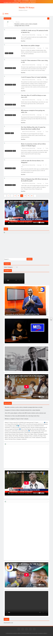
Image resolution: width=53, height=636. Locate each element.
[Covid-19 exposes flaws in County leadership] (12, 81)
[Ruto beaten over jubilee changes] (12, 49)
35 (15, 195)
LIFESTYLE (7, 133)
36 (18, 195)
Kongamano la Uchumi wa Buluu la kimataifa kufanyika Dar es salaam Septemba (22, 410)
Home (15, 0)
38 (25, 195)
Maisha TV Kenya (26, 7)
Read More (23, 41)
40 (31, 195)
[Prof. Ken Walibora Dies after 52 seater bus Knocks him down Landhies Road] (12, 130)
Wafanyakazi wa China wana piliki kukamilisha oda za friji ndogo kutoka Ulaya (22, 415)
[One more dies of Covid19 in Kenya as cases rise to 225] (12, 100)
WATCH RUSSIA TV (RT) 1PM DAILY (28, 2)
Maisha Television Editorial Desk (28, 34)
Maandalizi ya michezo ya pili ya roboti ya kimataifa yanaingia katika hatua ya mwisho (24, 407)
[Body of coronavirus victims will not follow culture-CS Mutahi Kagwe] (12, 147)
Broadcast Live (33, 0)
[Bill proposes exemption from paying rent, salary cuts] (12, 113)
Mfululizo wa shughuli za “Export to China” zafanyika (16, 418)
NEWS (14, 38)
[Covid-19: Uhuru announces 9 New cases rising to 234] (12, 64)
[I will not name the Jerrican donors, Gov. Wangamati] (12, 164)
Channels (19, 0)
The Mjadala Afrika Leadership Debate (11, 2)
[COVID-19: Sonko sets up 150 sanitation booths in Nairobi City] (12, 34)
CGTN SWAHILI (25, 0)
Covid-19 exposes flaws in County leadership (33, 77)
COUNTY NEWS (8, 168)
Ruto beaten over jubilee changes (30, 45)
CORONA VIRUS (8, 38)
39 (28, 195)
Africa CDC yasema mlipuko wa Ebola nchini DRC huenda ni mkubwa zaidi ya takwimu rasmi (25, 413)
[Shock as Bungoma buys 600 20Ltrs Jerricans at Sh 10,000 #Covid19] (12, 182)
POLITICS (11, 53)
